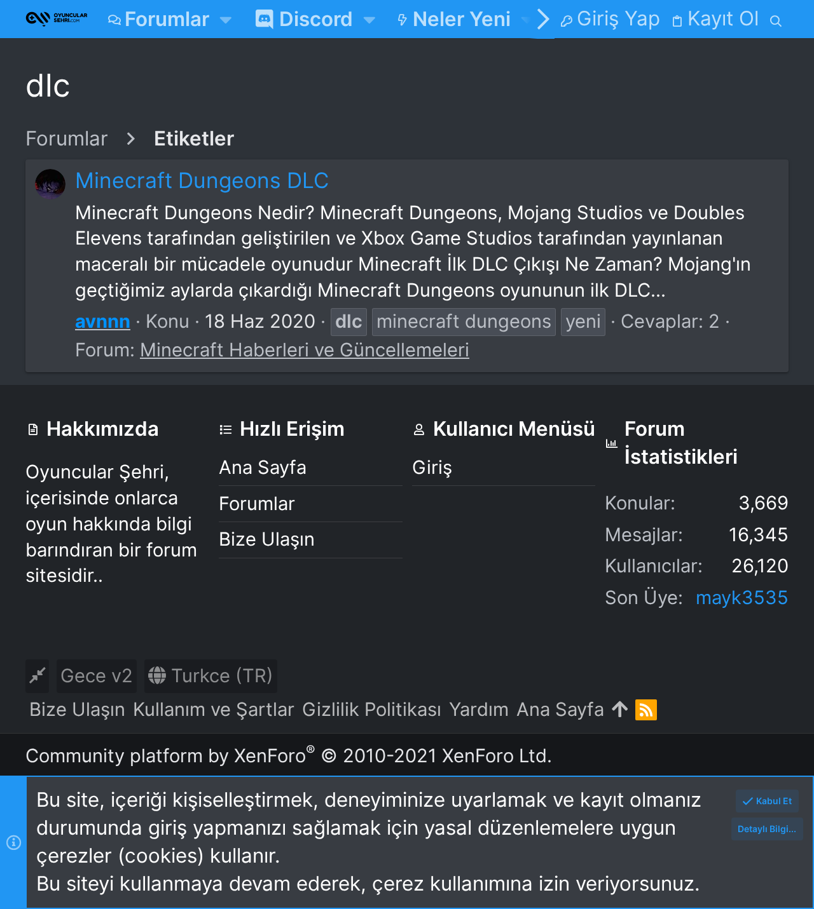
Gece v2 (96, 675)
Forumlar (257, 503)
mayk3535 (742, 597)
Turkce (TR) (219, 675)
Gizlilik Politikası (371, 709)
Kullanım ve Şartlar (213, 709)
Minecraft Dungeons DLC (202, 180)
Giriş (432, 467)
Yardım (479, 709)
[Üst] (619, 710)
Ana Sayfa (263, 467)
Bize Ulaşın (267, 539)
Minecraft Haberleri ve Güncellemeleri (304, 350)
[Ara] (776, 19)
